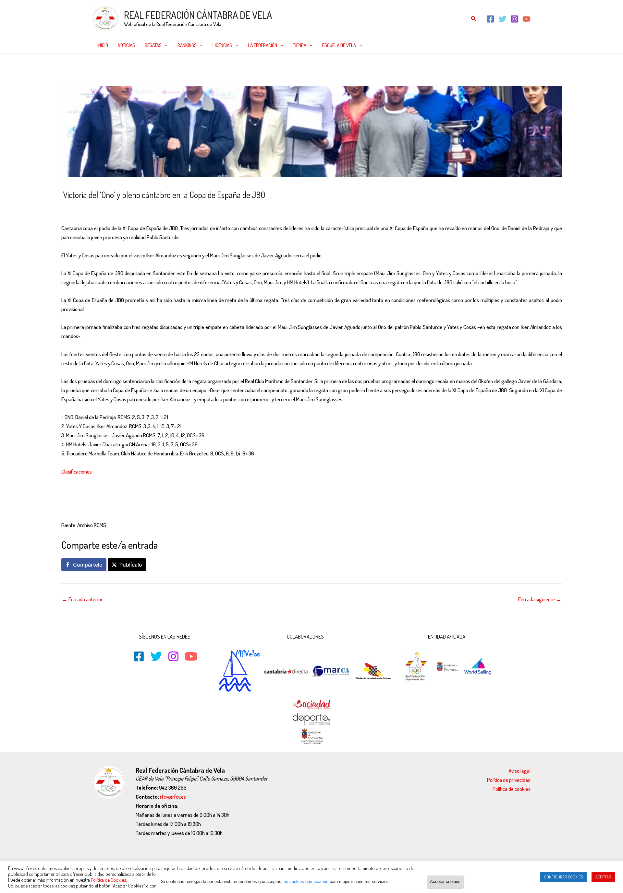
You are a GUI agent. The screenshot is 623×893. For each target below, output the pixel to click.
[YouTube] (526, 19)
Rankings (187, 45)
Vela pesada (123, 208)
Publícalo (130, 564)
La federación (262, 45)
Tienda (299, 45)
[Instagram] (514, 19)
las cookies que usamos (305, 881)
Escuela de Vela (339, 45)
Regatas (153, 45)
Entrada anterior (82, 599)
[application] (165, 45)
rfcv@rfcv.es (173, 796)
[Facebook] (490, 19)
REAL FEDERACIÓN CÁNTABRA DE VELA (198, 15)
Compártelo (88, 564)
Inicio (102, 45)
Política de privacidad (509, 779)
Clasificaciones (76, 471)
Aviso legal (519, 770)
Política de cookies (512, 788)
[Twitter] (502, 19)
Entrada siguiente (539, 599)
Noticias (126, 45)
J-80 (101, 208)
